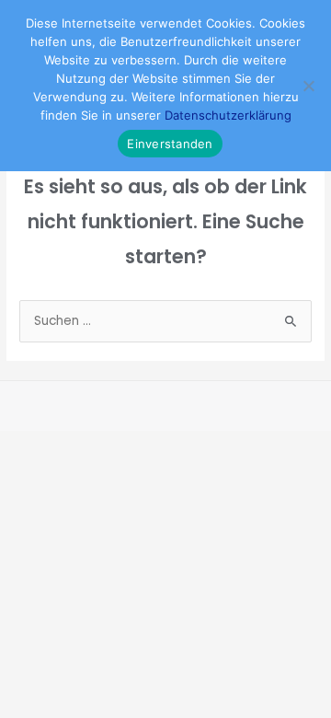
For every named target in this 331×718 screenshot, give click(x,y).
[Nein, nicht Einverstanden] (308, 85)
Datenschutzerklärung (228, 115)
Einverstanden (169, 143)
